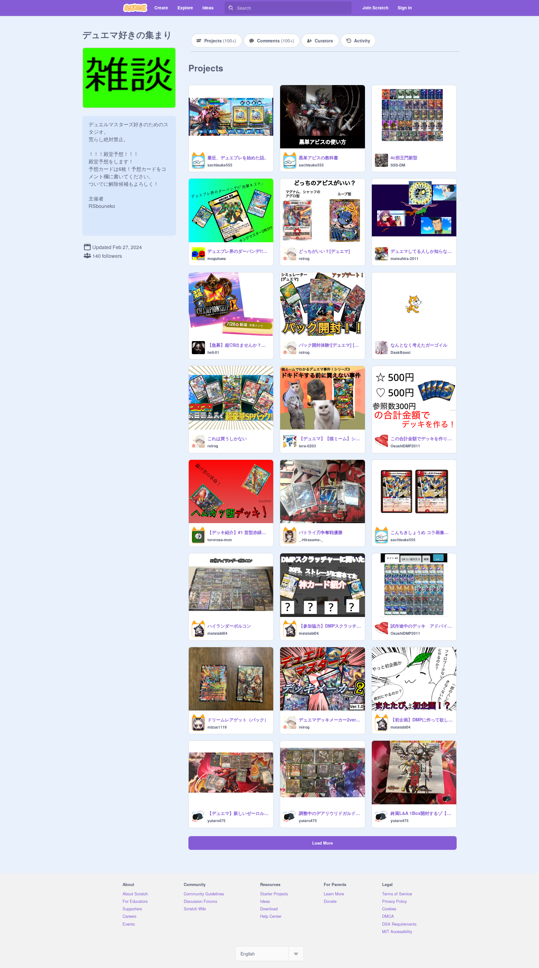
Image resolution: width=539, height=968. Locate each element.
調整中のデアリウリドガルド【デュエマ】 (330, 813)
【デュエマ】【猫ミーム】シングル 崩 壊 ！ (330, 438)
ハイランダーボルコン (229, 626)
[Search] (231, 8)
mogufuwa (216, 258)
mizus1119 (217, 727)
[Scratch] (135, 8)
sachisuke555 (219, 165)
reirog (304, 258)
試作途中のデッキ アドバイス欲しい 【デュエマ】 (422, 626)
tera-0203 (307, 446)
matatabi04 (217, 633)
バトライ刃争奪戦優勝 (320, 532)
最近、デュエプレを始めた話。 (238, 157)
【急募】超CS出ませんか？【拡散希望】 (238, 345)
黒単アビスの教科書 (318, 157)
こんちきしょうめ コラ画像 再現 (422, 532)
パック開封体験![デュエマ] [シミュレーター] (330, 345)
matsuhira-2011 (405, 258)
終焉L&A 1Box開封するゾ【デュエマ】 (422, 813)
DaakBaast (400, 352)
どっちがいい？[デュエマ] (324, 251)
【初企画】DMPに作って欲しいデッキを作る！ (422, 719)
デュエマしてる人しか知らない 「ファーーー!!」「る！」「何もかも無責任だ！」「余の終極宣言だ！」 (422, 251)
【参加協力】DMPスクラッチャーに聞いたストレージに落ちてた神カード (330, 626)
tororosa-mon (219, 539)
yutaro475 (216, 820)
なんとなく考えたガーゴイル (419, 345)
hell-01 (213, 352)
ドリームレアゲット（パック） (238, 719)
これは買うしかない (227, 438)
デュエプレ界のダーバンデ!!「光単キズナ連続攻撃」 (238, 251)
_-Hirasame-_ (311, 539)
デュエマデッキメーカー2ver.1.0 (330, 719)
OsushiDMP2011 (405, 446)
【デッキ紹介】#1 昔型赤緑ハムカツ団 (238, 532)
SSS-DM (398, 165)
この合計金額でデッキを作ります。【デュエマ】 (422, 438)
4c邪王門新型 (404, 157)
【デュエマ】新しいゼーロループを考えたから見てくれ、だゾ (238, 813)
